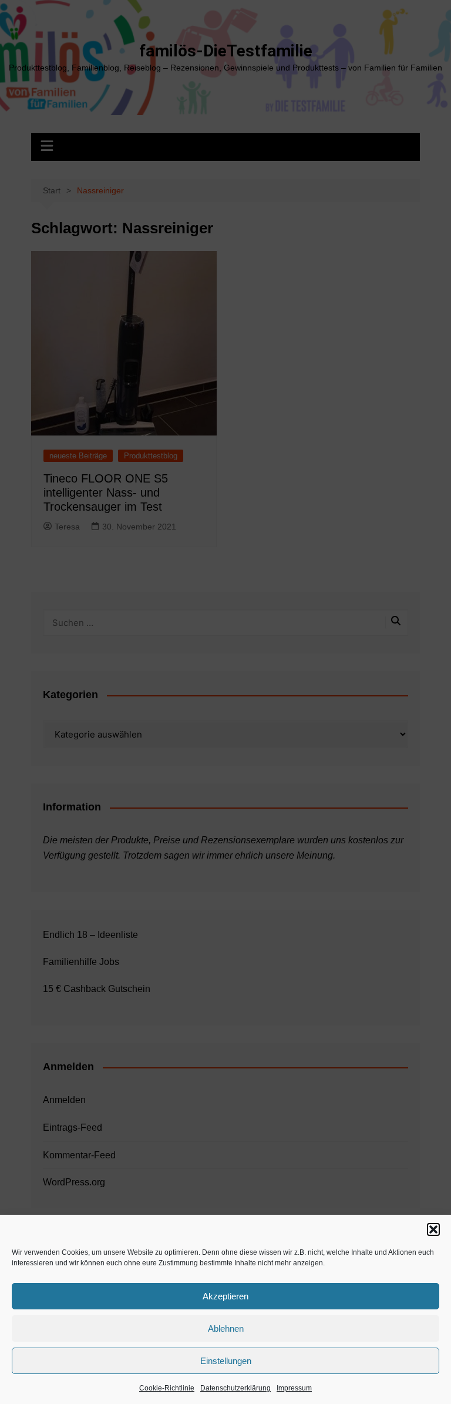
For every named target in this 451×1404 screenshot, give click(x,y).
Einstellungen (225, 1361)
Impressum (294, 1388)
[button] (433, 1229)
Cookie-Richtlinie (166, 1388)
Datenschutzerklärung (235, 1388)
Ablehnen (226, 1328)
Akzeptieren (225, 1296)
